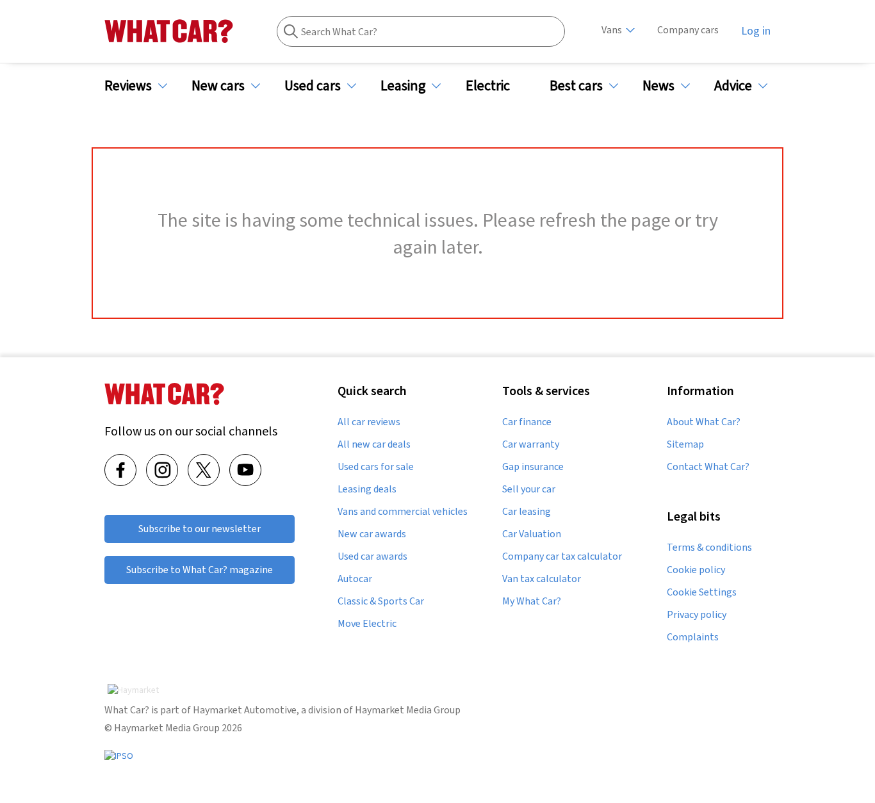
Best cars (576, 85)
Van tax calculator (541, 578)
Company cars (688, 29)
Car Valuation (531, 534)
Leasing (402, 85)
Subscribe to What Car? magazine (199, 569)
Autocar (355, 578)
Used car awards (372, 556)
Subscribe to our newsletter (199, 528)
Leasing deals (367, 489)
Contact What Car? (708, 466)
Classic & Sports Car (381, 601)
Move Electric (367, 623)
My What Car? (531, 601)
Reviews (128, 85)
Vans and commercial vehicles (403, 511)
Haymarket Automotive (245, 710)
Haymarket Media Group (408, 710)
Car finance (527, 422)
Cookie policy (696, 570)
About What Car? (703, 422)
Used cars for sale (376, 466)
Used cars (312, 85)
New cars (218, 85)
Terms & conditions (709, 547)
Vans (611, 29)
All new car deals (374, 444)
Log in (756, 30)
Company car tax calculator (562, 556)
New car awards (372, 534)
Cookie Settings (702, 592)
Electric (488, 85)
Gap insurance (533, 466)
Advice (733, 85)
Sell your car (528, 489)
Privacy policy (696, 614)
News (658, 85)
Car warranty (530, 444)
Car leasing (526, 511)
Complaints (693, 637)
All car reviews (369, 422)
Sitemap (685, 444)
